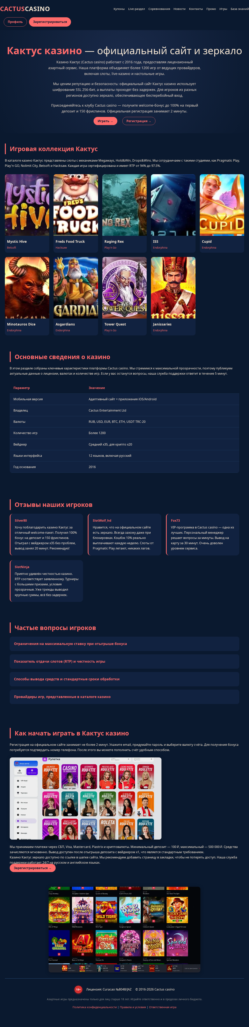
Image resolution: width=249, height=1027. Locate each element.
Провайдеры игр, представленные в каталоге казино (62, 696)
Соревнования (159, 9)
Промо (211, 9)
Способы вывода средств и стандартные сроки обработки (67, 679)
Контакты (196, 9)
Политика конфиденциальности (95, 1007)
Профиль (15, 22)
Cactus (25, 8)
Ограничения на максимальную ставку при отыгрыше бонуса (70, 643)
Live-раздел (136, 9)
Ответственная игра (162, 1007)
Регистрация (136, 121)
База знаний (240, 9)
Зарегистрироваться (50, 22)
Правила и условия (133, 1007)
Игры (223, 9)
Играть (103, 121)
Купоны (119, 9)
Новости (180, 9)
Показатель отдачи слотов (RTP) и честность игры (59, 661)
